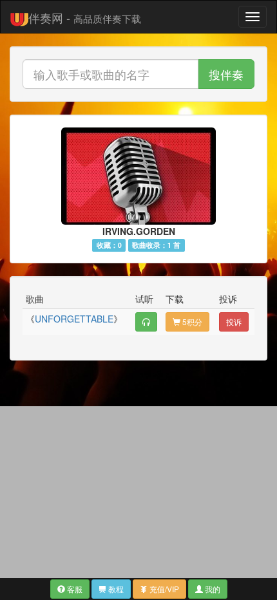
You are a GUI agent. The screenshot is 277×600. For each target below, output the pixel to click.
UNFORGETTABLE (74, 318)
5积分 (191, 321)
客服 (73, 588)
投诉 (234, 321)
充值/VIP (163, 588)
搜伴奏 (226, 74)
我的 (211, 588)
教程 (115, 588)
